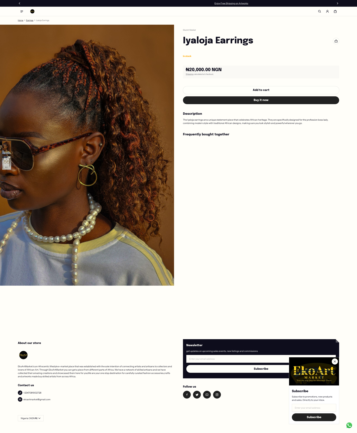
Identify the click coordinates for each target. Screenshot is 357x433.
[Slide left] (19, 3)
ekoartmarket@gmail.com (36, 399)
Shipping (189, 74)
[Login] (327, 11)
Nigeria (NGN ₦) (29, 418)
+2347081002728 (32, 392)
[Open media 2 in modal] (87, 155)
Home (20, 20)
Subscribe (261, 368)
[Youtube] (207, 395)
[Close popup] (335, 361)
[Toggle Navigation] (22, 11)
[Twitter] (197, 395)
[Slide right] (337, 3)
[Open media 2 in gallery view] (6, 163)
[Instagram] (217, 395)
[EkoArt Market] (32, 11)
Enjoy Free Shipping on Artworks (178, 3)
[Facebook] (187, 395)
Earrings (29, 20)
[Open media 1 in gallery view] (6, 147)
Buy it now (261, 100)
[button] (320, 11)
